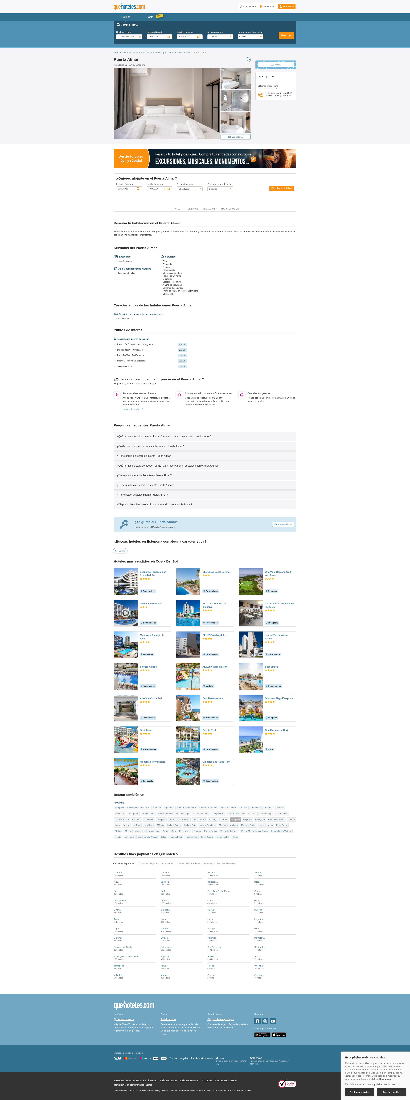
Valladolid (118, 975)
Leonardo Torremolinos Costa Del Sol (153, 574)
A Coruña (118, 872)
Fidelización (168, 1019)
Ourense (118, 938)
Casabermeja (266, 813)
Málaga (160, 825)
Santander (259, 947)
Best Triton (146, 730)
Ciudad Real (120, 900)
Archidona (268, 807)
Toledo (210, 965)
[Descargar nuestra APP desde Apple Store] (279, 1035)
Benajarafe (133, 813)
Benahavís (120, 813)
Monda (128, 831)
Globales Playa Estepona (279, 698)
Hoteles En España (134, 52)
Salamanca (166, 947)
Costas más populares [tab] (188, 863)
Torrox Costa (207, 837)
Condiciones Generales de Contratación (220, 1080)
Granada (165, 909)
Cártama (252, 813)
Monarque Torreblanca (152, 761)
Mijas (270, 825)
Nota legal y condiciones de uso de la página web (135, 1080)
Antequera (255, 807)
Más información (230, 209)
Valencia (258, 965)
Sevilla (210, 956)
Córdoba (165, 900)
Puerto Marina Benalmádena (254, 831)
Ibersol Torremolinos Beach (276, 637)
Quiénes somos (124, 1019)
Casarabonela (281, 813)
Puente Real (209, 730)
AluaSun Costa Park (151, 698)
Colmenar (149, 819)
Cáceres (118, 891)
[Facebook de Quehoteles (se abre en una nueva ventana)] (257, 1021)
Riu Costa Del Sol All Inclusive (214, 605)
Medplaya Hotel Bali (151, 603)
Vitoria (164, 975)
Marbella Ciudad (248, 825)
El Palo (224, 819)
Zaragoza (259, 975)
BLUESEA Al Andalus (214, 635)
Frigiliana (247, 819)
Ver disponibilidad (281, 188)
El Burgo (213, 819)
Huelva (210, 909)
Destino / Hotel (123, 32)
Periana (197, 831)
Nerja (165, 831)
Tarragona (119, 965)
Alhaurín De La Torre (186, 807)
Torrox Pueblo (222, 837)
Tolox (163, 837)
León (163, 919)
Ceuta (257, 891)
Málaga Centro (174, 825)
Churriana (136, 819)
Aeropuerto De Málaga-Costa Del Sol (132, 807)
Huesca (258, 909)
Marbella (234, 825)
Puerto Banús (210, 831)
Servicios (193, 209)
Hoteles (117, 52)
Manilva (222, 825)
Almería (258, 872)
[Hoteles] (138, 6)
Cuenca (211, 900)
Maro (262, 825)
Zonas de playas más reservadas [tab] (155, 863)
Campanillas (217, 813)
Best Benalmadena (212, 698)
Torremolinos (191, 837)
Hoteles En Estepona (179, 52)
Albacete (165, 872)
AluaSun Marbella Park (215, 666)
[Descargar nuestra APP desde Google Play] (262, 1035)
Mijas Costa (281, 825)
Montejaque (154, 831)
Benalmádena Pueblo (168, 813)
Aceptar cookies (392, 1092)
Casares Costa (122, 819)
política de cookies (384, 1084)
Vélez (235, 837)
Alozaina (243, 807)
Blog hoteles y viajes (220, 1019)
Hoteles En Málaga (156, 52)
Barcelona (212, 882)
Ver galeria (237, 137)
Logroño (258, 919)
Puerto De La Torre (229, 831)
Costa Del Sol (199, 819)
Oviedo (164, 938)
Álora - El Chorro (228, 807)
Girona (117, 909)
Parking (122, 551)
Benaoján (185, 813)
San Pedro (129, 837)
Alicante (211, 872)
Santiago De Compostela (126, 956)
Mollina (118, 831)
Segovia (165, 956)
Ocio (150, 17)
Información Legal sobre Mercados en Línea (133, 1085)
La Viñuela (149, 825)
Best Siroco (271, 666)
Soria (257, 956)
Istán (117, 825)
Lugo (116, 928)
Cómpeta (161, 819)
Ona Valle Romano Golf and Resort (278, 574)
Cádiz (163, 891)
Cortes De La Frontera (179, 819)
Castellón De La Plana (218, 891)
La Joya (136, 825)
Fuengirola (260, 819)
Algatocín (168, 807)
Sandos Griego (148, 666)
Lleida (210, 919)
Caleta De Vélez (201, 813)
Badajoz (165, 882)
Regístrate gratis (131, 409)
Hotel (177, 209)
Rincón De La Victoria (281, 831)
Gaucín (291, 819)
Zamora (211, 975)
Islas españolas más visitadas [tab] (219, 863)
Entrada (155, 32)
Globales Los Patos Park (216, 761)
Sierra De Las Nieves (147, 837)
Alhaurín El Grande (208, 807)
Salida (185, 32)
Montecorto (140, 831)
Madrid (164, 928)
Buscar (286, 35)
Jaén (116, 919)
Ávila (116, 882)
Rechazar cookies (359, 1092)
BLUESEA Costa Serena (216, 572)
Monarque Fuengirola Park (152, 637)
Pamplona (259, 938)
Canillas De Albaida (236, 813)
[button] (286, 6)
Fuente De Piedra (276, 819)
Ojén (173, 831)
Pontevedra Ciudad (123, 947)
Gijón (257, 900)
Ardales (280, 807)
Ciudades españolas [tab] (124, 863)
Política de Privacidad (189, 1080)
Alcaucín (157, 807)
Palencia (211, 938)
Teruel (164, 965)
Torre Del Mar (175, 837)
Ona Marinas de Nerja (277, 730)
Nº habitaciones (215, 32)
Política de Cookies (168, 1080)
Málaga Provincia (208, 825)
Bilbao (257, 882)
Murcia (257, 928)
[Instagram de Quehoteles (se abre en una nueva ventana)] (265, 1021)
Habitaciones (210, 209)
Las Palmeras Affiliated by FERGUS (279, 605)
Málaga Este (190, 825)
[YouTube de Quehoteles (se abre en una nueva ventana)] (273, 1021)
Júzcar (126, 825)
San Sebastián (214, 947)
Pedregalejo (184, 831)
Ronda (118, 837)
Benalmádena (148, 813)
